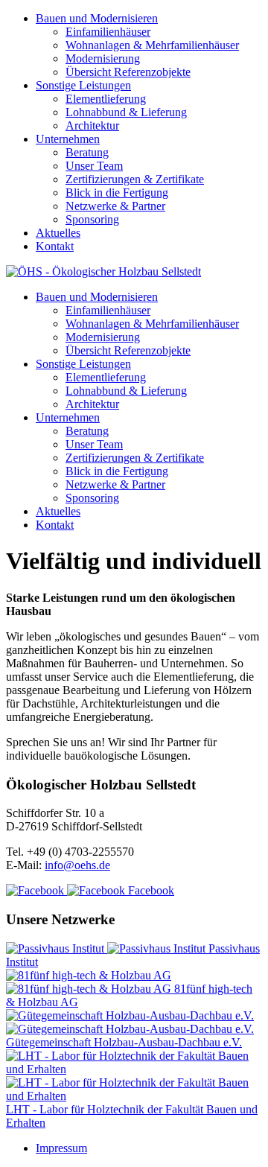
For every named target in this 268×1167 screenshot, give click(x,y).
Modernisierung (103, 58)
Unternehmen (68, 139)
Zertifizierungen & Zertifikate (135, 179)
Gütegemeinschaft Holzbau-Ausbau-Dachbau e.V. (124, 1042)
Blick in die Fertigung (117, 192)
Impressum (61, 1148)
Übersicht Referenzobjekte (128, 72)
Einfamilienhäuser (108, 31)
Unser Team (94, 165)
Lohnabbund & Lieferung (126, 112)
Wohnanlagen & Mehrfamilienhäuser (152, 45)
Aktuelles (58, 232)
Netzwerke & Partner (115, 206)
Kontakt (55, 246)
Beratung (87, 152)
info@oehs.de (77, 865)
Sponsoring (92, 219)
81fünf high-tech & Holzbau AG (129, 995)
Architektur (92, 125)
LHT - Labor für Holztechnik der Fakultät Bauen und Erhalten (132, 1116)
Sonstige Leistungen (83, 85)
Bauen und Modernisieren (97, 18)
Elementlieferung (106, 98)
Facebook (149, 890)
